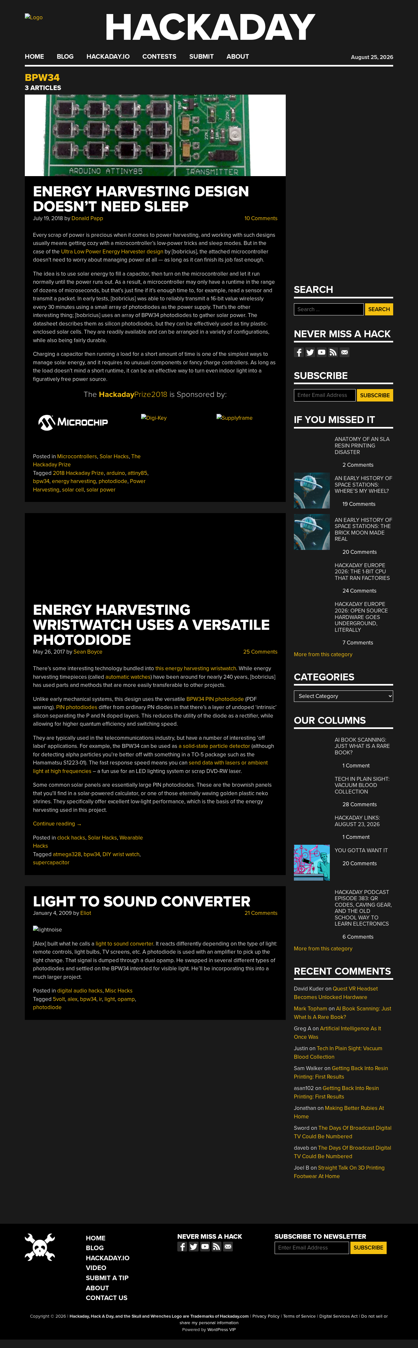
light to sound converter (124, 943)
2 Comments (357, 465)
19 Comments (358, 504)
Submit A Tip (107, 1278)
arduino (115, 473)
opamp (126, 999)
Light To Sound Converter (141, 902)
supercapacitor (51, 862)
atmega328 (67, 854)
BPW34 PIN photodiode (215, 699)
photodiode (113, 481)
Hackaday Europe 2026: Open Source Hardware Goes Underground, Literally (361, 617)
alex (72, 999)
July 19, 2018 (48, 218)
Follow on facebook (299, 352)
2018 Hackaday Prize (78, 473)
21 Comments (260, 913)
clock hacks (71, 837)
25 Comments (260, 651)
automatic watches (128, 677)
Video (96, 1268)
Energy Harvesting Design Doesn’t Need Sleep (141, 199)
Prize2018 (133, 394)
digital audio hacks (80, 990)
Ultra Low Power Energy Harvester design (112, 251)
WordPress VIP (221, 1329)
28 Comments (359, 804)
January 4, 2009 (52, 913)
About (238, 57)
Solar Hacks (114, 456)
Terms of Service (299, 1316)
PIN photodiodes (76, 707)
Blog (65, 57)
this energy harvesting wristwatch (195, 668)
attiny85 (137, 473)
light (109, 999)
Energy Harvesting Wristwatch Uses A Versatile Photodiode (151, 625)
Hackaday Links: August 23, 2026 (357, 821)
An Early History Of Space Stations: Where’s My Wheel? (363, 484)
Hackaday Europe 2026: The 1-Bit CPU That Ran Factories (362, 572)
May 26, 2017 (49, 651)
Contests (159, 57)
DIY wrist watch (121, 854)
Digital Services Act (338, 1316)
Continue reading (57, 823)
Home (34, 57)
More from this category (323, 654)
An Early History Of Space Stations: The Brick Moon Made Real (363, 530)
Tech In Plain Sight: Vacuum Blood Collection (362, 785)
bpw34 (41, 481)
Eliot (85, 913)
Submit (201, 57)
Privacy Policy (266, 1316)
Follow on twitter (310, 352)
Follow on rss (333, 352)
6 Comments (357, 936)
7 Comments (357, 642)
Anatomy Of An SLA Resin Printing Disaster (362, 445)
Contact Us (106, 1298)
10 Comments (260, 218)
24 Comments (359, 590)
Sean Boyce (88, 651)
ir (100, 999)
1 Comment (355, 765)
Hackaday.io (108, 57)
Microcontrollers (77, 456)
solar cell (73, 489)
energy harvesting (74, 481)
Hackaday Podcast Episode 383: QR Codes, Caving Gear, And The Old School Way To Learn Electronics (363, 908)
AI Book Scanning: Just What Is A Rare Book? (362, 746)
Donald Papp (87, 218)
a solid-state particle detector (214, 746)
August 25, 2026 (372, 57)
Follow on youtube (322, 352)
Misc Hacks (119, 990)
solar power (101, 489)
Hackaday (209, 27)
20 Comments (359, 552)
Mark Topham (310, 1008)
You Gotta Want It (361, 850)
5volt (59, 999)
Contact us (344, 352)
